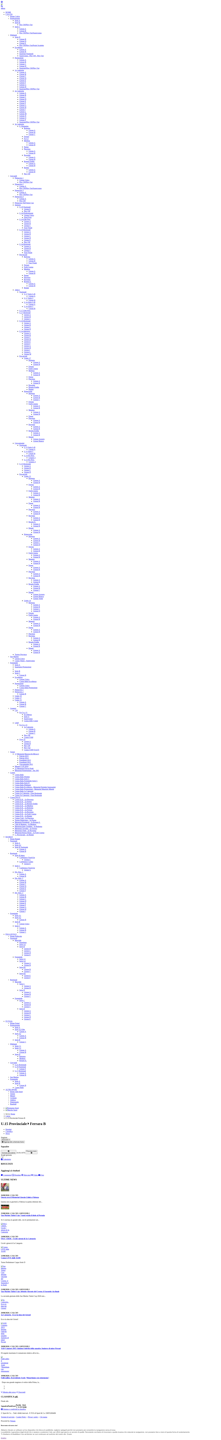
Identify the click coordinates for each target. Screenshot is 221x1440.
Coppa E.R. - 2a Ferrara (23, 810)
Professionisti (15, 18)
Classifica (9, 1131)
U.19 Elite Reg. (25, 219)
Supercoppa (28, 719)
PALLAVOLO (11, 934)
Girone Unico (24, 180)
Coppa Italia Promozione (28, 688)
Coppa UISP (28, 737)
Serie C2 (18, 1048)
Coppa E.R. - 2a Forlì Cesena (25, 814)
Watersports (14, 1102)
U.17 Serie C (28, 298)
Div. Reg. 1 (19, 872)
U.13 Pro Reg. (29, 460)
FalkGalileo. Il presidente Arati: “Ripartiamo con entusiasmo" (25, 1378)
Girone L (22, 112)
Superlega (23, 942)
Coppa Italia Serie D (22, 783)
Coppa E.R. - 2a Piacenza (24, 800)
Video (35, 1175)
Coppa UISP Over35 (31, 750)
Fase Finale (28, 228)
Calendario (7, 1159)
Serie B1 (22, 967)
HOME (8, 12)
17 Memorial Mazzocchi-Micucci (27, 754)
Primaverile (28, 391)
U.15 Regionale (25, 464)
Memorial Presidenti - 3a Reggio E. (27, 822)
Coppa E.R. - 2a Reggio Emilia (26, 804)
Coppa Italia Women (22, 777)
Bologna (27, 128)
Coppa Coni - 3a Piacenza (24, 818)
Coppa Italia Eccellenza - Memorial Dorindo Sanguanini (35, 787)
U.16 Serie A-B (29, 302)
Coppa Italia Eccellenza (27, 681)
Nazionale (23, 445)
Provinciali (23, 255)
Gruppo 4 (32, 462)
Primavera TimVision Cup (24, 203)
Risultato (17, 1175)
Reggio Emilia (29, 161)
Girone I (22, 110)
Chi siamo (43, 1417)
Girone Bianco (38, 441)
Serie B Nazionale (21, 847)
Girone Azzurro (39, 439)
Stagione (4, 1137)
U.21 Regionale (20, 1065)
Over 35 (22, 739)
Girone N (22, 116)
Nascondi (21, 1392)
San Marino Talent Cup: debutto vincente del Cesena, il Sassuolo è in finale (30, 1291)
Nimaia (12, 1421)
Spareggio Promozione (23, 667)
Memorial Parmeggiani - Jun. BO (27, 771)
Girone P (22, 120)
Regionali (13, 853)
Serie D (17, 37)
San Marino (14, 657)
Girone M (22, 114)
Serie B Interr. (20, 855)
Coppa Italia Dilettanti (23, 785)
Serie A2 (18, 845)
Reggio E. (27, 282)
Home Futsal (14, 1023)
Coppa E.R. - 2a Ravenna (24, 812)
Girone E (22, 43)
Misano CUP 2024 (21, 766)
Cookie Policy (21, 1417)
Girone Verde (38, 599)
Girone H (22, 87)
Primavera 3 (19, 190)
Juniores (18, 205)
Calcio (8, 1116)
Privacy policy (33, 1417)
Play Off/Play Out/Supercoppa (30, 33)
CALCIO (9, 14)
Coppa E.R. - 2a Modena (24, 806)
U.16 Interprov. (25, 331)
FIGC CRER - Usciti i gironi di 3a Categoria (18, 1239)
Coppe (12, 773)
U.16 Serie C (28, 306)
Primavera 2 (19, 184)
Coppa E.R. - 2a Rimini (23, 816)
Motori (12, 1096)
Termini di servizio (8, 1417)
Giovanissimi (19, 443)
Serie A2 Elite (20, 1029)
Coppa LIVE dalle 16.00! (11, 1258)
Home (13, 1114)
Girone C (22, 64)
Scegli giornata (6, 1155)
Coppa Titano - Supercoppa (25, 661)
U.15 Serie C (28, 451)
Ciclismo (13, 1098)
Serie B (17, 23)
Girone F (22, 83)
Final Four (28, 217)
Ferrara (26, 137)
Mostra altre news (9, 1392)
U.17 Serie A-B (29, 294)
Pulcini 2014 (24, 758)
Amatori (13, 708)
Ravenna (27, 155)
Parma (26, 147)
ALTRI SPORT (11, 1090)
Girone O (22, 118)
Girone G (22, 85)
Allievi (17, 290)
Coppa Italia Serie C (22, 779)
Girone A (22, 29)
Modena (27, 141)
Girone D (22, 41)
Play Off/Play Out (25, 25)
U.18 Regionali (25, 244)
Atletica (13, 1100)
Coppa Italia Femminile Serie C (26, 781)
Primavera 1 (19, 178)
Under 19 (18, 696)
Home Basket (15, 839)
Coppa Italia (19, 775)
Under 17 (27, 358)
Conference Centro (26, 862)
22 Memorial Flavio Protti (24, 768)
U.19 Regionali (25, 230)
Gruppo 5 (32, 458)
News (8, 1134)
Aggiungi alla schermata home (13, 1142)
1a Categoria (19, 70)
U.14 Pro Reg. (29, 456)
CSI (16, 710)
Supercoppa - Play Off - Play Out (31, 56)
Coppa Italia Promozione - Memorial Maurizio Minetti (34, 789)
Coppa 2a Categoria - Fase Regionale (28, 793)
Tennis (12, 1094)
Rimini (26, 168)
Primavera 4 (19, 197)
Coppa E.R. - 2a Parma (23, 802)
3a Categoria (19, 124)
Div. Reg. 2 (19, 878)
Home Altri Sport (16, 1092)
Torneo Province (21, 654)
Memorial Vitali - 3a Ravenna (25, 831)
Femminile (14, 663)
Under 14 (27, 601)
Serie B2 (22, 974)
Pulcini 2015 (24, 756)
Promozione (19, 58)
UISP (17, 723)
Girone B (22, 31)
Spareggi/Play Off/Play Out (29, 68)
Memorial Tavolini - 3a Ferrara (26, 829)
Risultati (9, 1129)
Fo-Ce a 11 (23, 712)
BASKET (9, 837)
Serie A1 (18, 916)
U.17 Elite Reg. (25, 311)
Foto (42, 1175)
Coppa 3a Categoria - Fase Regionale (28, 795)
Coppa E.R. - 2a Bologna (24, 808)
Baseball (13, 1104)
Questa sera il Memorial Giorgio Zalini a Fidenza (20, 1197)
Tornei (12, 752)
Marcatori (27, 1175)
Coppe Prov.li (15, 797)
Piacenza (27, 149)
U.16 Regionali (25, 321)
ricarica (3, 1438)
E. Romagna (23, 126)
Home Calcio (15, 16)
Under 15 (27, 476)
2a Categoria (19, 91)
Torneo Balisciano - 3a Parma (25, 820)
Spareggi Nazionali (26, 54)
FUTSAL (9, 1021)
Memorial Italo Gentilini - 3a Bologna (28, 826)
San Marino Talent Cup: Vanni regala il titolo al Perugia (23, 1215)
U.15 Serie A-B (29, 447)
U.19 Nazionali (25, 207)
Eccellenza (19, 47)
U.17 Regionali (25, 313)
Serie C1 (18, 1046)
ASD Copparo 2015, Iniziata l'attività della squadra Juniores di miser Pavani (31, 1348)
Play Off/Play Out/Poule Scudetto (31, 45)
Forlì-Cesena (28, 267)
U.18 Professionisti (26, 213)
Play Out (27, 748)
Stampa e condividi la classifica (14, 1409)
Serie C (17, 27)
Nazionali (22, 292)
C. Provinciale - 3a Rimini (24, 835)
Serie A (17, 21)
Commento (7, 1175)
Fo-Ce (26, 139)
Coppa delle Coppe (31, 721)
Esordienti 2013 (25, 760)
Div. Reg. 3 (19, 893)
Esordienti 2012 (25, 762)
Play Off (27, 174)
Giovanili (13, 176)
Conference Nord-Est (27, 858)
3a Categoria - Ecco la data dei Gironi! (16, 1315)
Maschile (18, 940)
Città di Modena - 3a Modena (25, 824)
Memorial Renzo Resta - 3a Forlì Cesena (29, 833)
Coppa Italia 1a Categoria (24, 791)
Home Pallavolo (16, 936)
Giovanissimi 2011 (26, 764)
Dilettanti (13, 35)
